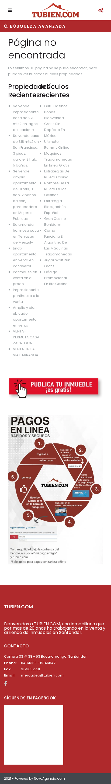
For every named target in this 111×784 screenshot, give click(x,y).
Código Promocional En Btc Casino (56, 277)
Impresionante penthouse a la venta (26, 295)
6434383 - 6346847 (38, 662)
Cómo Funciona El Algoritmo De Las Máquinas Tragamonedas (58, 242)
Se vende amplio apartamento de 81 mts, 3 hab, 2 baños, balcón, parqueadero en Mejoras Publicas (25, 195)
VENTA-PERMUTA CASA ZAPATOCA (26, 337)
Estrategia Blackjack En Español (55, 206)
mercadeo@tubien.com (42, 675)
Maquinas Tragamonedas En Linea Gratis (58, 159)
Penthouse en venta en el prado (25, 277)
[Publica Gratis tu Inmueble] (55, 388)
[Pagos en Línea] (55, 489)
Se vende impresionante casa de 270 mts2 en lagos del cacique (26, 117)
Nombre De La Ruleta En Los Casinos (56, 189)
